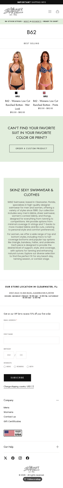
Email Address (10, 320)
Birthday (7, 349)
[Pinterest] (12, 458)
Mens (8, 366)
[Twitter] (5, 458)
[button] (50, 11)
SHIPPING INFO (38, 2)
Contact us (10, 416)
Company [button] (8, 400)
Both (31, 366)
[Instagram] (20, 458)
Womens (20, 366)
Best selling (31, 43)
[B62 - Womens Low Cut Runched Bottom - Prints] (45, 70)
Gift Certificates (12, 421)
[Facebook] (27, 458)
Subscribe (17, 377)
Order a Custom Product (31, 148)
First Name (8, 334)
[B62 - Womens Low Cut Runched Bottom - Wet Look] (17, 70)
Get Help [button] (8, 447)
